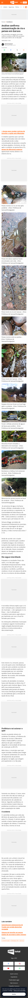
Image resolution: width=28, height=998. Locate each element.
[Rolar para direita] (23, 7)
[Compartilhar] (23, 50)
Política (17, 7)
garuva (22, 940)
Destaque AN (14, 940)
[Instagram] (19, 964)
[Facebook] (8, 964)
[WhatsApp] (19, 968)
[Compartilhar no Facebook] (11, 50)
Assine (24, 2)
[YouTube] (8, 968)
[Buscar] (21, 2)
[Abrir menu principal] (2, 2)
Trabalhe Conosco (14, 986)
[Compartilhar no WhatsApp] (4, 50)
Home (3, 22)
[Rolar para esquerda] (1, 7)
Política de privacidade (19, 990)
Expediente (14, 977)
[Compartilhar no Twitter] (17, 50)
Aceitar (14, 994)
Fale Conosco (14, 983)
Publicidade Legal (14, 980)
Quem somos (14, 974)
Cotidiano (4, 7)
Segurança (11, 7)
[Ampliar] (24, 55)
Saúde (22, 7)
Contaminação (6, 940)
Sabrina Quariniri (9, 44)
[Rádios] (26, 7)
